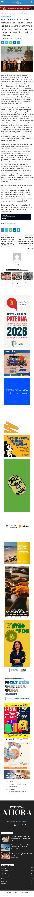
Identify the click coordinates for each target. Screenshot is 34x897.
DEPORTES (4, 881)
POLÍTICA (3, 873)
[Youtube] (26, 825)
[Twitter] (6, 42)
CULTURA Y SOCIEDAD (9, 13)
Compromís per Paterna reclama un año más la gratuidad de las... (21, 845)
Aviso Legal (8, 892)
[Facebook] (2, 42)
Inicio (2, 13)
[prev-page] (16, 289)
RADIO (2, 878)
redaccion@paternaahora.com (20, 821)
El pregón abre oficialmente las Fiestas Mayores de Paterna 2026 (20, 837)
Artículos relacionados (12, 269)
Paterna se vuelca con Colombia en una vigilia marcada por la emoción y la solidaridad (6, 283)
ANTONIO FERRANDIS (11, 223)
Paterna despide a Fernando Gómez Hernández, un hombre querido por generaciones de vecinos (28, 283)
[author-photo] (17, 257)
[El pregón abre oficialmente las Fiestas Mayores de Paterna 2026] (5, 839)
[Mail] (19, 825)
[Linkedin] (14, 42)
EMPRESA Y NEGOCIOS (7, 876)
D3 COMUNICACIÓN (23, 892)
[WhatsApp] (10, 42)
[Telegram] (18, 42)
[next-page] (18, 289)
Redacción (5, 38)
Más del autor (23, 269)
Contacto (15, 892)
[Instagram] (12, 825)
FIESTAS (3, 884)
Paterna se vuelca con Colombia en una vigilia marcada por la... (21, 854)
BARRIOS (3, 868)
